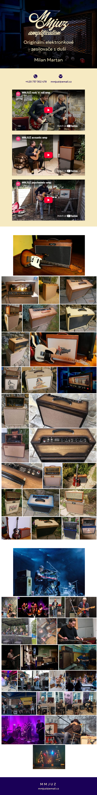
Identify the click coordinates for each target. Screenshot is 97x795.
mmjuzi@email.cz (61, 81)
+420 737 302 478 (36, 81)
